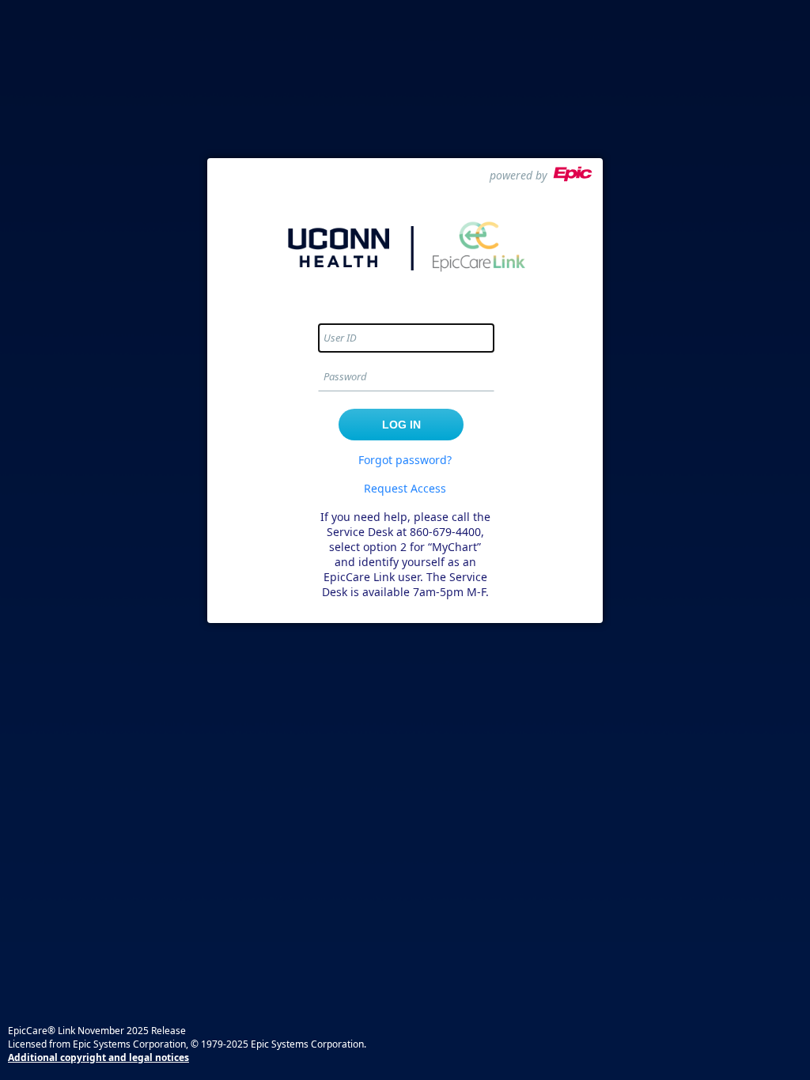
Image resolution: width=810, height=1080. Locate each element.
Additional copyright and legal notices (98, 1057)
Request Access (405, 488)
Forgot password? (405, 459)
